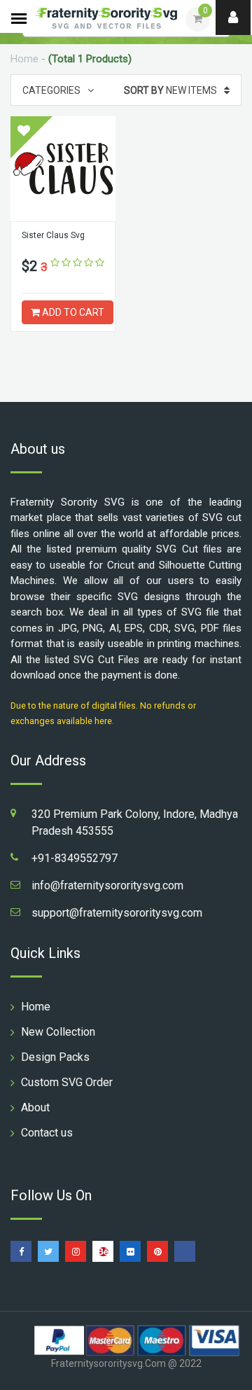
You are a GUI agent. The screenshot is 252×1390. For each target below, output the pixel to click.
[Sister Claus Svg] (62, 168)
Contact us (47, 1132)
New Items (170, 90)
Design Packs (55, 1057)
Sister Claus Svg (53, 235)
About (35, 1107)
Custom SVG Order (67, 1082)
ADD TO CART (72, 312)
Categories (51, 90)
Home (24, 59)
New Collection (58, 1031)
